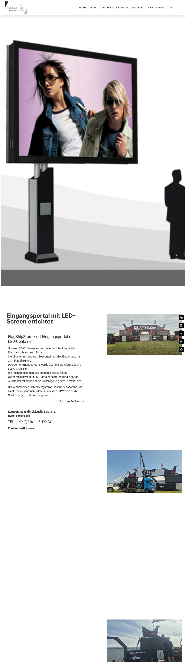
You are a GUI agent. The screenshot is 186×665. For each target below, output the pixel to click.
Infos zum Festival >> (71, 401)
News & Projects (101, 7)
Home (83, 7)
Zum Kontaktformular (21, 428)
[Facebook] (181, 349)
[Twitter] (181, 341)
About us (122, 7)
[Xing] (181, 333)
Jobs (150, 7)
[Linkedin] (181, 325)
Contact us (164, 7)
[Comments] (181, 317)
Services (138, 7)
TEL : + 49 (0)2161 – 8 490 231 (30, 422)
